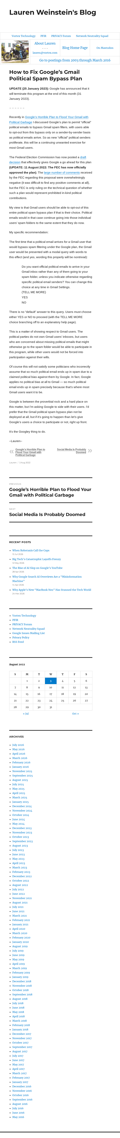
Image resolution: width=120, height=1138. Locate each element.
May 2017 (18, 1064)
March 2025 (19, 797)
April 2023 (18, 863)
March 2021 (19, 915)
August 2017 (19, 1051)
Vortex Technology (23, 36)
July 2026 (18, 744)
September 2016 (22, 1099)
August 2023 (20, 845)
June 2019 (18, 955)
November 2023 (22, 832)
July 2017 (17, 1055)
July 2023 (18, 850)
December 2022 (22, 876)
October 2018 (20, 990)
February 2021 (21, 920)
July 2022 (18, 889)
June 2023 (18, 854)
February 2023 (21, 871)
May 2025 (18, 788)
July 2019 (18, 950)
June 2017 (18, 1060)
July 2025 (18, 784)
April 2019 (18, 963)
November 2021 (22, 898)
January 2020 (20, 941)
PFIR (43, 36)
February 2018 (21, 1025)
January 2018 (20, 1029)
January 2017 (20, 1082)
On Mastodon (105, 47)
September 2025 (22, 775)
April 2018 (18, 1016)
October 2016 (20, 1095)
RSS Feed (18, 641)
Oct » (75, 713)
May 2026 (18, 749)
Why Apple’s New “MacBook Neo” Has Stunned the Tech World (51, 589)
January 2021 (20, 924)
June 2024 (18, 819)
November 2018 (22, 985)
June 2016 (18, 1112)
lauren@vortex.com (45, 52)
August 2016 (20, 1103)
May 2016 (18, 1117)
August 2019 (20, 946)
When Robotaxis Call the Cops (30, 550)
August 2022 (20, 885)
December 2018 (21, 981)
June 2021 (18, 911)
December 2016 (21, 1086)
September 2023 (22, 841)
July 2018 (17, 1003)
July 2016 (18, 1108)
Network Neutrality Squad (92, 36)
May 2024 (18, 823)
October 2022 (20, 880)
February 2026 (21, 762)
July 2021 (17, 906)
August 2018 (20, 998)
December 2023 (22, 828)
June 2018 (18, 1007)
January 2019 (20, 977)
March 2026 (19, 758)
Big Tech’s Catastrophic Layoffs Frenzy (36, 559)
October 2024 (20, 815)
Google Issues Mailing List (28, 633)
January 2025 (20, 801)
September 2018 (22, 994)
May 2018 (18, 1012)
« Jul (26, 713)
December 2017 (21, 1033)
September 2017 (22, 1047)
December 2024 (22, 806)
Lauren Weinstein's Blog (52, 12)
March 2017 (19, 1073)
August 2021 (20, 902)
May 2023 (18, 858)
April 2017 (18, 1068)
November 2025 (22, 771)
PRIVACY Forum (61, 36)
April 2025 (18, 793)
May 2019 (18, 959)
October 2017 (20, 1042)
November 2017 (22, 1038)
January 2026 (20, 766)
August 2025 (20, 779)
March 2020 (19, 933)
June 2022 (18, 893)
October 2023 (20, 836)
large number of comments (62, 172)
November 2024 (22, 810)
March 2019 (19, 968)
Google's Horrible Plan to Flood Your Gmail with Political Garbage (30, 452)
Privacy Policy (20, 637)
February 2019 (21, 972)
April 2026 (18, 753)
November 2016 (22, 1090)
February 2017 (21, 1077)
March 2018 (19, 1020)
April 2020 (18, 928)
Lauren (13, 462)
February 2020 (21, 937)
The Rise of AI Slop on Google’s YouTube (37, 567)
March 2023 (19, 867)
